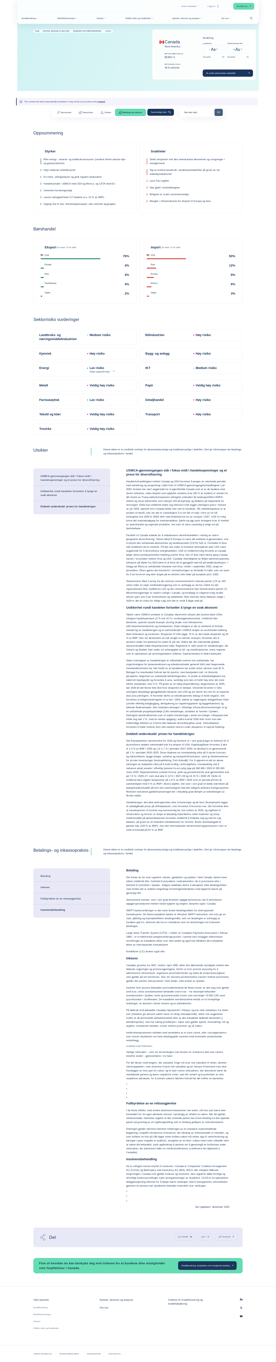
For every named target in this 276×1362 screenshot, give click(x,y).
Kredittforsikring (40, 1307)
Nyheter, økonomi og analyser (116, 1300)
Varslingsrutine (94, 1354)
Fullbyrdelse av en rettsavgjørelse (61, 898)
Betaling (45, 876)
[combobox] (197, 113)
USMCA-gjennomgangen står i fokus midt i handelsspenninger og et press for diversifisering (70, 478)
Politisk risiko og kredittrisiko (46, 1328)
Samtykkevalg (114, 1354)
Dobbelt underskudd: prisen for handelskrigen (68, 506)
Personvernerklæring (69, 1354)
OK (220, 112)
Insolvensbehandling (53, 910)
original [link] (101, 101)
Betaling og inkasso (132, 112)
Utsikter (107, 112)
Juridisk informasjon (42, 1354)
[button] (30, 18)
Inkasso (45, 887)
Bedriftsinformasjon (42, 1314)
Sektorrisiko (88, 112)
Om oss (104, 1307)
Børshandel (66, 112)
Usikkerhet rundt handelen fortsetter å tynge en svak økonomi (69, 493)
